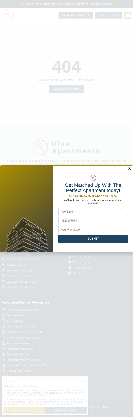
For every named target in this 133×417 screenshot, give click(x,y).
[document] (66, 208)
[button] (129, 168)
